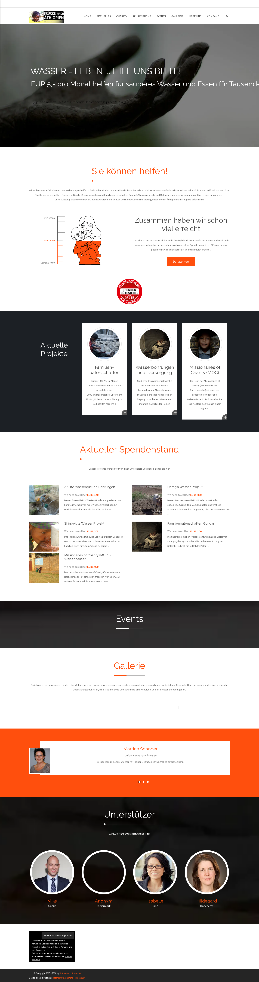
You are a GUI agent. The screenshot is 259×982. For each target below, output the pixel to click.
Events (161, 16)
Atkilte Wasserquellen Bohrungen (89, 487)
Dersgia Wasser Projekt (185, 487)
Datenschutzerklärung (63, 977)
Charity (121, 16)
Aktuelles (104, 16)
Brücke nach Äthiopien (70, 973)
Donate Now (181, 261)
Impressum (80, 977)
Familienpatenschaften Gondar (190, 523)
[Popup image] (45, 707)
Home (87, 16)
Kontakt (213, 16)
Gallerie (177, 16)
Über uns (195, 16)
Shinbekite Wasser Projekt (84, 523)
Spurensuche (141, 16)
